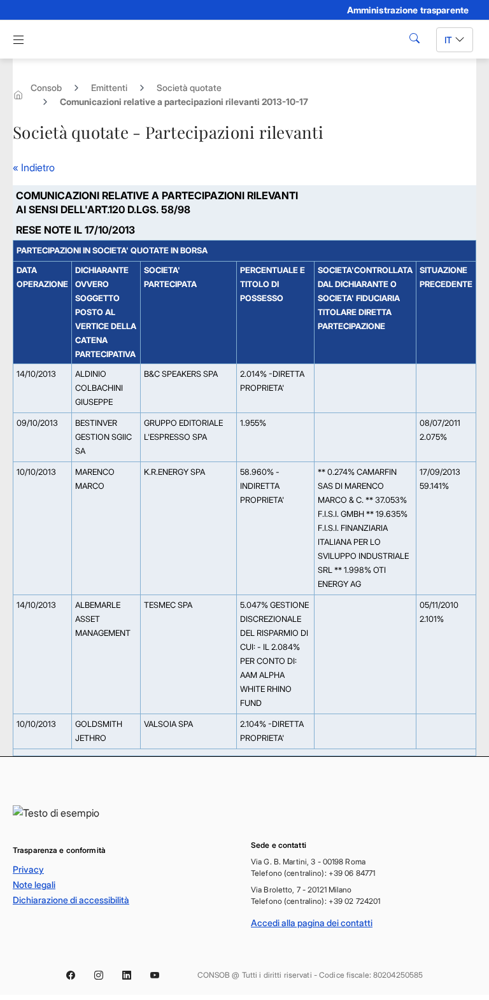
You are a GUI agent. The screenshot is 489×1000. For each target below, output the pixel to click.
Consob (46, 87)
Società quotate (189, 87)
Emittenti (109, 87)
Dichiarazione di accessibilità (71, 899)
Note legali (34, 884)
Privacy (28, 869)
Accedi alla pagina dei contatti (311, 922)
